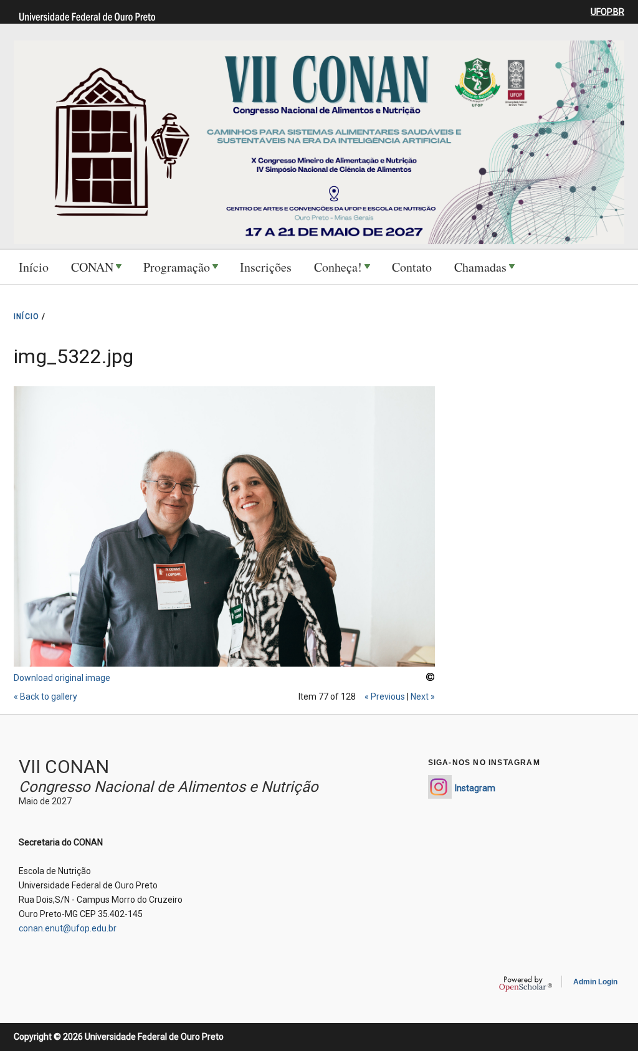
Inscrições (266, 267)
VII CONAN (64, 767)
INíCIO (26, 316)
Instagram (475, 788)
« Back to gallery (45, 696)
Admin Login (595, 981)
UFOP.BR (607, 12)
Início (34, 267)
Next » (423, 696)
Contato (412, 267)
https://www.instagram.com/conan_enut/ (440, 787)
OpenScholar (525, 984)
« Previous (384, 696)
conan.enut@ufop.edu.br (68, 928)
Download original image (62, 678)
